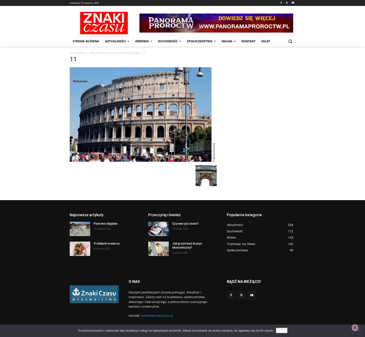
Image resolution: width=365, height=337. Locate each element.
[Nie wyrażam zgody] (360, 331)
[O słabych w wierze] (80, 249)
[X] (287, 3)
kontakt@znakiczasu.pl (157, 316)
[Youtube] (292, 3)
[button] (290, 41)
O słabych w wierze (107, 243)
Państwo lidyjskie (105, 223)
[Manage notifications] (355, 327)
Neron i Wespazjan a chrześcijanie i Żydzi (115, 53)
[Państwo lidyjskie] (80, 229)
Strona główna (78, 53)
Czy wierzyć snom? (185, 223)
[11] (143, 160)
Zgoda (282, 330)
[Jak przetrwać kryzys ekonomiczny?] (158, 249)
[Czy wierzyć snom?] (158, 229)
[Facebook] (281, 3)
